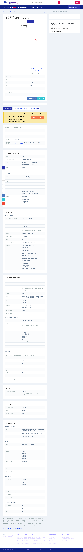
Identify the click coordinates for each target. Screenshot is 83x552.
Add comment (38, 117)
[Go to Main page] (8, 535)
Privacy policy (65, 537)
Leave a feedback (17, 528)
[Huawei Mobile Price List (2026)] (37, 69)
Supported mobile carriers (20, 108)
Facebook (51, 540)
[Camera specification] (3, 175)
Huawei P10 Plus (20, 144)
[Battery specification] (3, 186)
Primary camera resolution (13, 86)
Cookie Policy (65, 540)
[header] (59, 2)
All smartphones (18, 12)
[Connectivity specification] (3, 190)
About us (39, 7)
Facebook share (32, 98)
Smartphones (8, 127)
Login (77, 2)
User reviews (34, 108)
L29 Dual (13, 21)
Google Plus (52, 543)
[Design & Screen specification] (3, 171)
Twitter (51, 542)
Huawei (39, 72)
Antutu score (9, 95)
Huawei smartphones (42, 12)
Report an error (7, 528)
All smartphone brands (30, 12)
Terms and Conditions (68, 538)
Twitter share (41, 98)
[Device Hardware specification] (3, 178)
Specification (8, 108)
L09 (16, 21)
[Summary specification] (3, 167)
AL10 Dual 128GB (22, 21)
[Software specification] (3, 182)
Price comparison (8, 12)
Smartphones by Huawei (37, 73)
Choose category (23, 7)
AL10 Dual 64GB (30, 21)
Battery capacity (10, 92)
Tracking (33, 7)
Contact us (52, 538)
